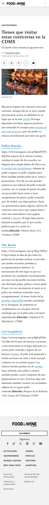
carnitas (38, 366)
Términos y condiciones (10, 482)
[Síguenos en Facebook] (7, 443)
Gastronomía (9, 25)
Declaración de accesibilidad (32, 475)
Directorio (9, 489)
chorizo (17, 218)
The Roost (9, 245)
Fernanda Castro (12, 53)
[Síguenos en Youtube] (40, 443)
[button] (3, 3)
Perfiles (30, 456)
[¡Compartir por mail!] (33, 63)
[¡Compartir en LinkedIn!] (26, 63)
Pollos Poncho (11, 146)
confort (26, 119)
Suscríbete (24, 433)
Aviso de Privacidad (9, 475)
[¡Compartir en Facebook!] (4, 63)
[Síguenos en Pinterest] (27, 443)
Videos (29, 451)
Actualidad (10, 451)
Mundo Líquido (12, 460)
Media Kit (29, 481)
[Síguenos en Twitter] (20, 443)
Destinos (31, 460)
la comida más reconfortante (16, 168)
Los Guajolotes (12, 331)
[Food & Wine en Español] (16, 3)
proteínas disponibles (13, 300)
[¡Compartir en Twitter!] (11, 63)
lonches (15, 354)
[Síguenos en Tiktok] (14, 443)
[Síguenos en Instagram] (34, 443)
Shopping (31, 465)
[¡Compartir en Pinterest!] (18, 63)
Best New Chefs (12, 465)
